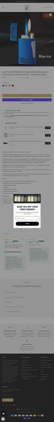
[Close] (39, 195)
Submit (27, 223)
